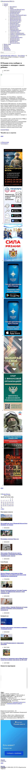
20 (7, 503)
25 (3, 505)
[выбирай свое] (13, 372)
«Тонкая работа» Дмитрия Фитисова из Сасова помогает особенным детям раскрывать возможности (14, 608)
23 (12, 503)
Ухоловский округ (15, 38)
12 (5, 502)
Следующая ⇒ (4, 143)
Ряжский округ (14, 27)
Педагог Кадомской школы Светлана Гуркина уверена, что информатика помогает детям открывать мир (14, 592)
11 (3, 502)
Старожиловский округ (16, 37)
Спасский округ (14, 36)
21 (9, 503)
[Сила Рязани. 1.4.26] (13, 260)
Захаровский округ (15, 12)
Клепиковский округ (15, 16)
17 (1, 503)
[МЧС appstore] (13, 335)
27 (7, 505)
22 (11, 503)
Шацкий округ (14, 41)
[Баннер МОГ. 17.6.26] (13, 447)
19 (5, 503)
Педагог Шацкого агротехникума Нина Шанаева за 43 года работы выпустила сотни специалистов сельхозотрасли (13, 575)
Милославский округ (15, 19)
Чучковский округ (15, 40)
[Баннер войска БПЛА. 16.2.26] (13, 185)
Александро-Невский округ (17, 9)
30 (12, 505)
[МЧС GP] (13, 298)
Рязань (11, 8)
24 (1, 505)
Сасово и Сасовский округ (17, 33)
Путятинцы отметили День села (10, 539)
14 (9, 502)
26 (5, 505)
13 (7, 502)
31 (1, 507)
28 (9, 505)
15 (11, 502)
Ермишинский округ (15, 11)
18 (3, 503)
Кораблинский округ (15, 17)
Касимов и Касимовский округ (18, 15)
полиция (3, 129)
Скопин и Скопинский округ (17, 34)
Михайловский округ (15, 20)
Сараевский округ (15, 31)
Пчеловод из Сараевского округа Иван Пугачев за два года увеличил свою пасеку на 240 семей (14, 659)
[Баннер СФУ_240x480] (13, 410)
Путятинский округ (15, 24)
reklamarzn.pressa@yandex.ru (14, 703)
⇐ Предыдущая (5, 142)
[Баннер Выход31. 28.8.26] (13, 485)
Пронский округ (14, 23)
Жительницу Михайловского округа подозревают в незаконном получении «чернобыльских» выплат (11, 554)
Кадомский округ (14, 13)
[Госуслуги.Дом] (13, 223)
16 (12, 502)
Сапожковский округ (15, 30)
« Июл (2, 509)
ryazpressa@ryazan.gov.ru (18, 702)
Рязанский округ (14, 29)
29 (11, 505)
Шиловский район (15, 43)
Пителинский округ (15, 22)
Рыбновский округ (15, 26)
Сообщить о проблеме (14, 753)
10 (1, 502)
